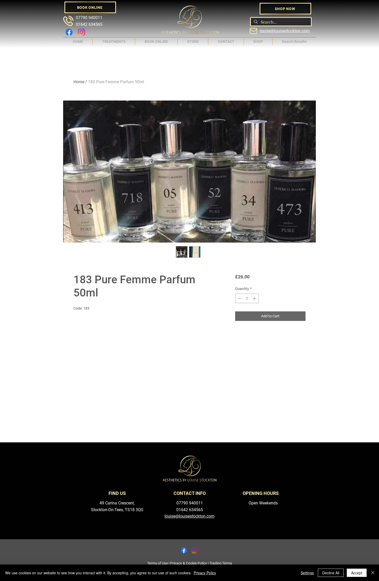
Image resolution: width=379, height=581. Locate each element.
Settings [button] (307, 572)
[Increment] (255, 298)
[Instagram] (81, 32)
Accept (356, 572)
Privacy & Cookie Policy (188, 563)
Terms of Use (157, 563)
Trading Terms (220, 563)
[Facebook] (69, 32)
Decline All (330, 572)
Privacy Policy (205, 572)
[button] (114, 41)
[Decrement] (239, 298)
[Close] (373, 573)
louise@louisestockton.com (285, 30)
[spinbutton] (247, 298)
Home (78, 81)
